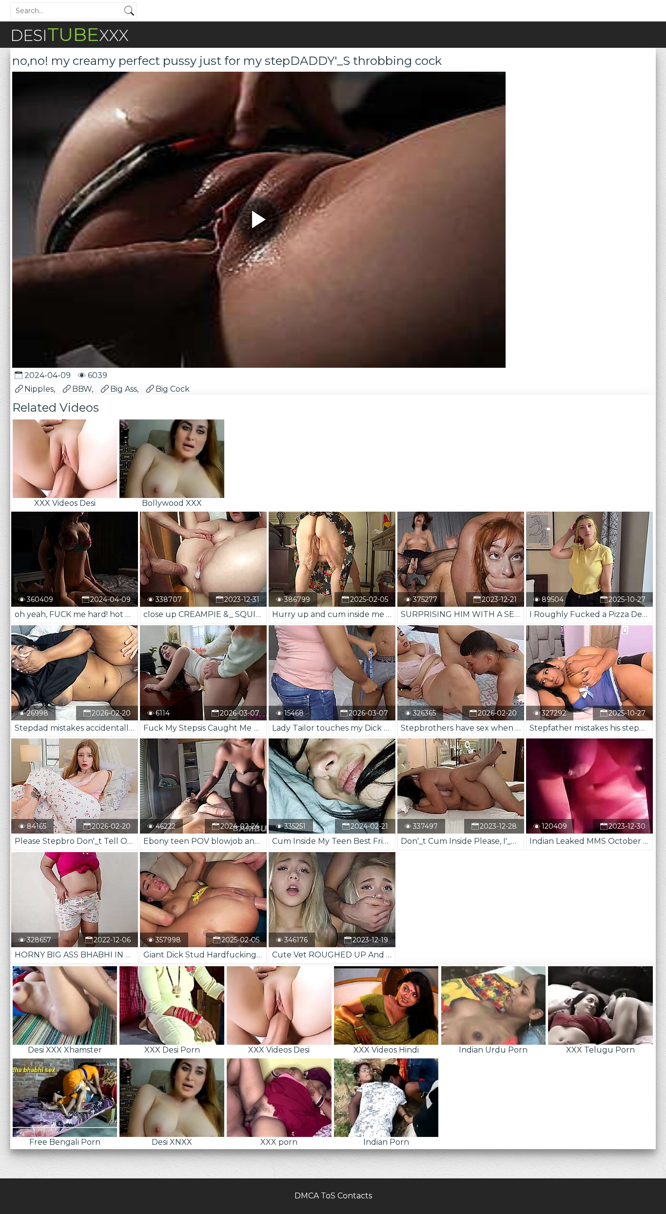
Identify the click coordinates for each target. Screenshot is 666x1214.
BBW (82, 389)
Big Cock (173, 389)
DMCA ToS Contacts (333, 1195)
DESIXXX (69, 34)
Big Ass (123, 389)
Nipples (39, 389)
